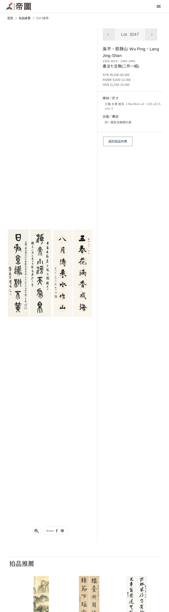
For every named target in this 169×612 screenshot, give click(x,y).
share (50, 530)
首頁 (10, 18)
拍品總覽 (25, 18)
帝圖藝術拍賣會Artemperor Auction (18, 6)
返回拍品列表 (117, 141)
